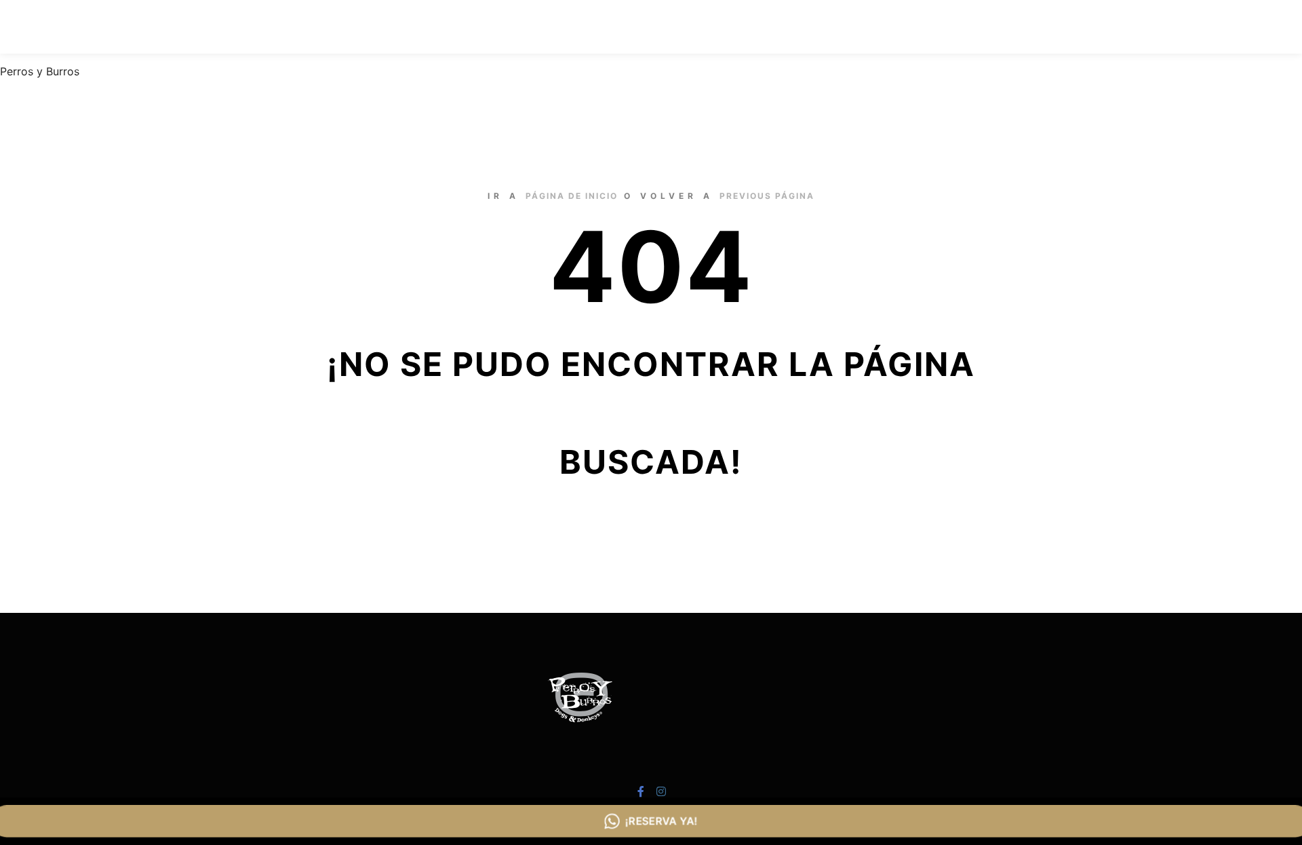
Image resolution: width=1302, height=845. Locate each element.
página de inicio (572, 196)
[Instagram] (1266, 27)
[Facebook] (1246, 27)
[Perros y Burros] (129, 27)
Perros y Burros (39, 71)
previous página (766, 196)
